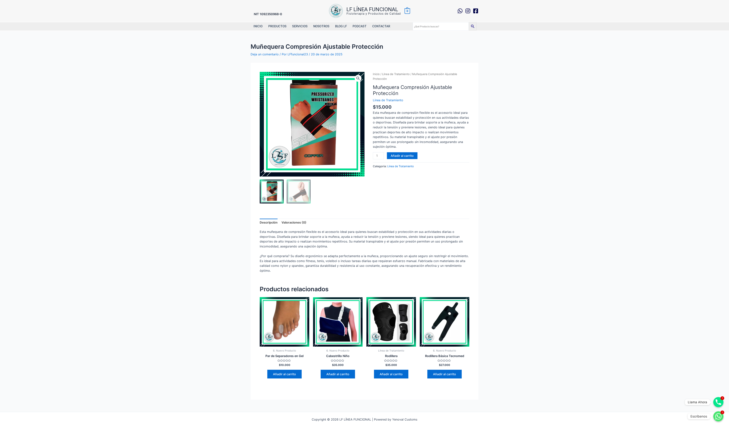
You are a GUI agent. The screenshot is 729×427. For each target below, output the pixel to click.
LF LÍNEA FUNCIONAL (372, 9)
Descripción (269, 222)
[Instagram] (468, 11)
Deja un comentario (265, 54)
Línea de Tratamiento (396, 74)
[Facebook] (475, 11)
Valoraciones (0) (294, 222)
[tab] (269, 223)
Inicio (376, 74)
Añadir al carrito (402, 156)
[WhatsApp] (460, 11)
